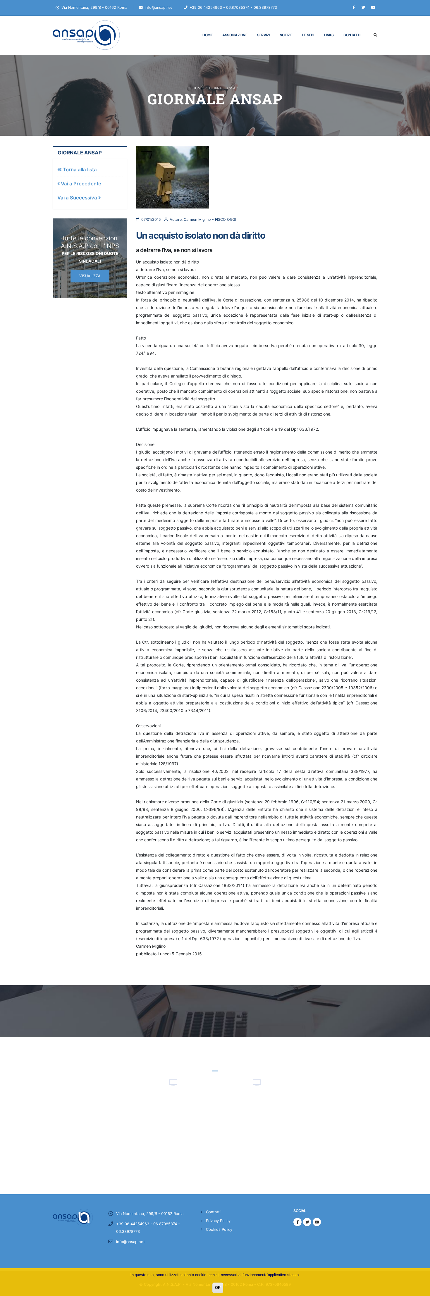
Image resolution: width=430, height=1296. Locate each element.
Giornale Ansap (80, 153)
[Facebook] (354, 8)
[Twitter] (363, 8)
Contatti (351, 35)
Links (329, 35)
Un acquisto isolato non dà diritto (200, 235)
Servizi (263, 35)
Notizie (286, 35)
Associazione (234, 35)
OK (218, 1287)
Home (207, 35)
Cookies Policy (219, 1229)
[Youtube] (373, 8)
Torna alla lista (79, 170)
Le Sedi (308, 35)
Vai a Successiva (77, 198)
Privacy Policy (218, 1220)
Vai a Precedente (80, 184)
